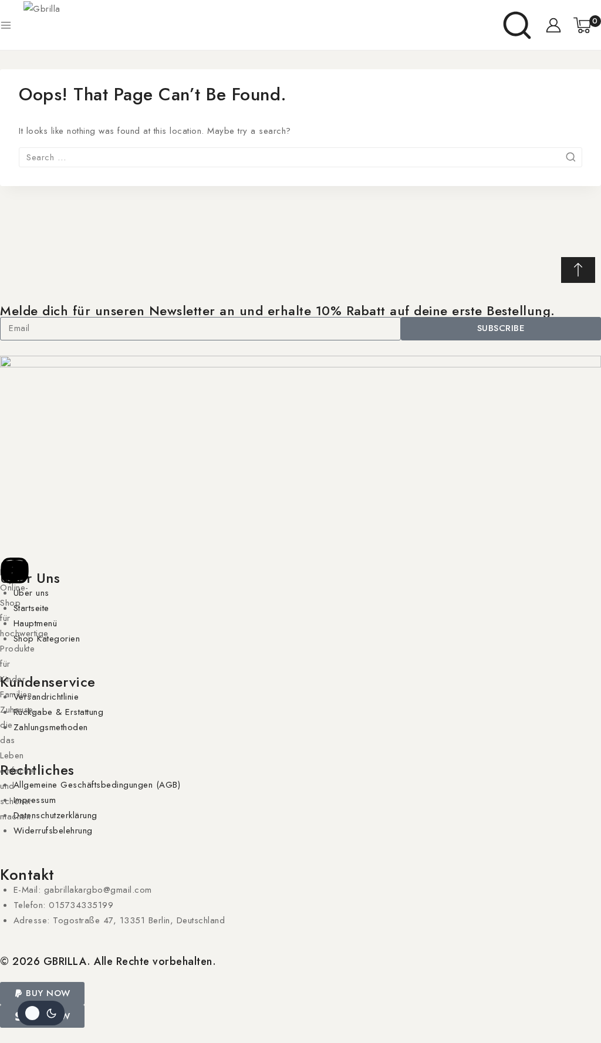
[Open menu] (6, 25)
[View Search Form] (517, 25)
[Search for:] (300, 157)
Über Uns (30, 578)
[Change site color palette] (41, 1013)
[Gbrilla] (111, 25)
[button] (42, 993)
